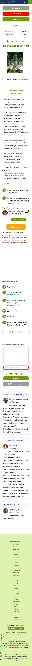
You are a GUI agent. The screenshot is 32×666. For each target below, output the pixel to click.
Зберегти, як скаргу (16, 384)
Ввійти (16, 19)
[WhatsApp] (1, 649)
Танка (16, 609)
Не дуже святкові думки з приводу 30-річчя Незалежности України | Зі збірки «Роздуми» (18, 200)
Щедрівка (16, 620)
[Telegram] (1, 646)
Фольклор (16, 611)
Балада (16, 557)
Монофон (16, 581)
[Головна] (1, 635)
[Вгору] (1, 659)
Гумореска (16, 570)
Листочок (16, 547)
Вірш (16, 562)
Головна (17, 8)
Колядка (16, 575)
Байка (16, 554)
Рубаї (16, 604)
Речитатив (16, 601)
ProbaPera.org (6, 2)
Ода (16, 583)
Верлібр (16, 565)
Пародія (16, 588)
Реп (16, 599)
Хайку (16, 617)
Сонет (16, 606)
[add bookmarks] (1, 639)
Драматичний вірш (14, 311)
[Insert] (11, 374)
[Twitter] (1, 656)
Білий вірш (16, 552)
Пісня (16, 586)
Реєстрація (17, 13)
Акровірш (16, 549)
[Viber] (1, 643)
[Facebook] (1, 653)
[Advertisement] (16, 264)
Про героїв (10, 316)
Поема (16, 593)
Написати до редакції (17, 628)
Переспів (16, 591)
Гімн (16, 567)
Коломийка (16, 572)
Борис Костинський (14, 287)
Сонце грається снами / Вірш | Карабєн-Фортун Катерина (17, 302)
